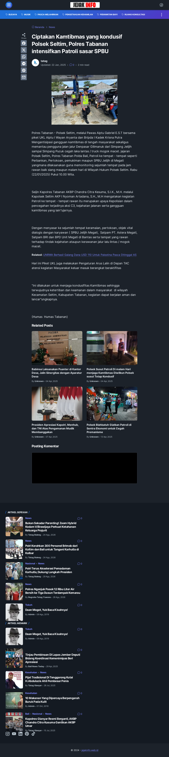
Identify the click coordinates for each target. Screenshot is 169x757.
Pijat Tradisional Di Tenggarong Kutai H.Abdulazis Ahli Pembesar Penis (49, 679)
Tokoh (28, 604)
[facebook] (24, 43)
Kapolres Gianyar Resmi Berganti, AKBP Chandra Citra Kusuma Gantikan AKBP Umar (51, 722)
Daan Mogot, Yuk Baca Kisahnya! (46, 609)
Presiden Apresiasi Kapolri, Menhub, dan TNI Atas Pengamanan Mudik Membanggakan (55, 428)
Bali (27, 713)
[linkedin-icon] (20, 734)
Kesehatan (31, 672)
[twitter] (24, 50)
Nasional (30, 563)
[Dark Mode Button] (161, 5)
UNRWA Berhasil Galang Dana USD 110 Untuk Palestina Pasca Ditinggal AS (89, 254)
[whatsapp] (24, 57)
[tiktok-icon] (33, 734)
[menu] (9, 5)
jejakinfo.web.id (90, 750)
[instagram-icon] (8, 734)
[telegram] (24, 64)
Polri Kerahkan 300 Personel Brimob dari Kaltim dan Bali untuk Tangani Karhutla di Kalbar (52, 549)
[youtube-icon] (14, 734)
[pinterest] (24, 70)
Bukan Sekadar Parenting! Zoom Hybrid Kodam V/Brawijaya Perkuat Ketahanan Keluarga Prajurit (50, 526)
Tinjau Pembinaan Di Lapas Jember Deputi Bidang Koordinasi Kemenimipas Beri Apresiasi (52, 658)
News (28, 518)
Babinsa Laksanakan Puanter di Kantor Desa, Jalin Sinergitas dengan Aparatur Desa (57, 372)
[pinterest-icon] (27, 734)
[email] (24, 77)
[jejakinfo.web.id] (85, 5)
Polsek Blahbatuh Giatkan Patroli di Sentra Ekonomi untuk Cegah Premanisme (109, 428)
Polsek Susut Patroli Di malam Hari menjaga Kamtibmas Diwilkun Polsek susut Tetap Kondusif (110, 372)
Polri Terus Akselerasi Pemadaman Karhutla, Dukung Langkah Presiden (48, 570)
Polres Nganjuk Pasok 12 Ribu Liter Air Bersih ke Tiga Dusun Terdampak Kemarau (52, 590)
